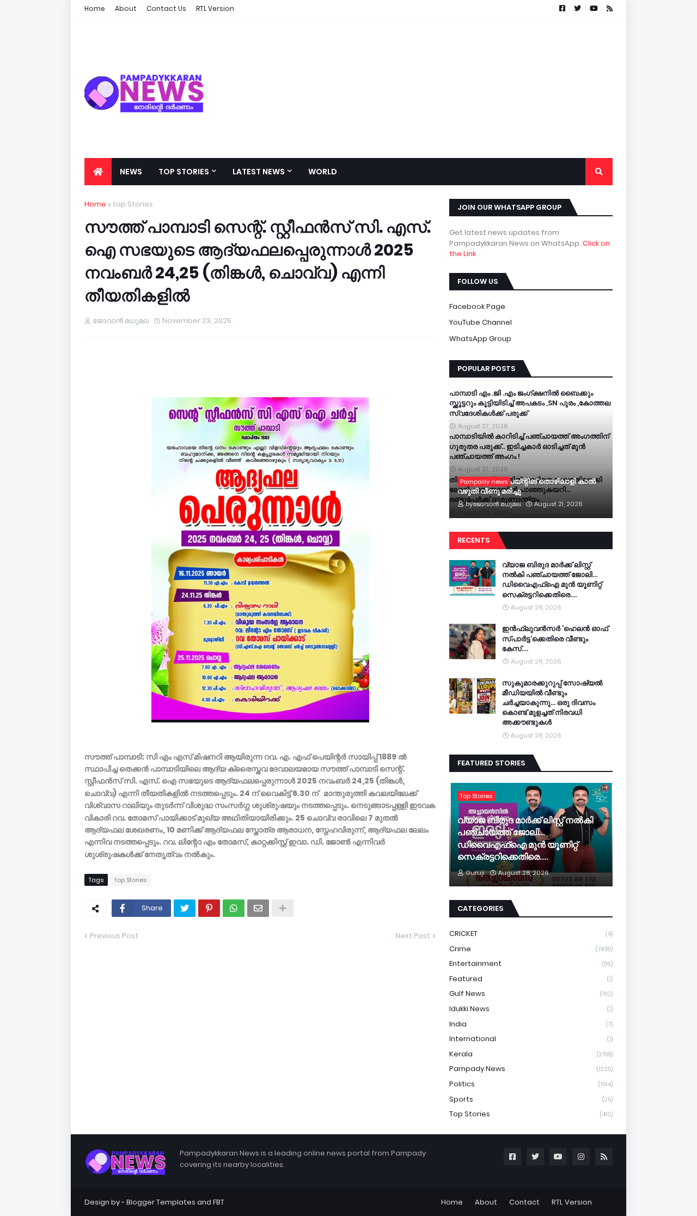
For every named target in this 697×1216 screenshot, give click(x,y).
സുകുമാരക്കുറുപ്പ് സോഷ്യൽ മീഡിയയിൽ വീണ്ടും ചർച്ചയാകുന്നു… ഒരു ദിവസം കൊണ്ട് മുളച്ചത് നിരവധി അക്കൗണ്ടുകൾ (552, 703)
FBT (218, 1202)
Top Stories (531, 1114)
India (531, 1024)
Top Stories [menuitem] (183, 171)
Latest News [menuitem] (259, 171)
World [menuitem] (322, 171)
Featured (531, 979)
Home (95, 204)
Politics (531, 1084)
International (531, 1038)
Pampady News (531, 1068)
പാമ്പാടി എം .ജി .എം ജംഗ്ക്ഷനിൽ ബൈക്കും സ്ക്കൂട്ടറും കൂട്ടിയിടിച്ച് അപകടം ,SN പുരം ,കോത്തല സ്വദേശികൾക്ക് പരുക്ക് (529, 403)
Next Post (412, 936)
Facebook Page (477, 306)
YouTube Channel (480, 322)
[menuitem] (98, 171)
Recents (473, 540)
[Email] (258, 908)
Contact (524, 1202)
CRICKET (531, 933)
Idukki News (531, 1009)
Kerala (531, 1054)
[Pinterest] (209, 908)
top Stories (133, 204)
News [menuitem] (131, 171)
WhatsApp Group (480, 338)
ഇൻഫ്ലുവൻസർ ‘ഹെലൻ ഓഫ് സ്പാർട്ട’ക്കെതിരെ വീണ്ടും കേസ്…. (555, 638)
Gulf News (531, 993)
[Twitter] (184, 908)
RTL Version (572, 1202)
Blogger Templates (160, 1202)
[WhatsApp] (233, 908)
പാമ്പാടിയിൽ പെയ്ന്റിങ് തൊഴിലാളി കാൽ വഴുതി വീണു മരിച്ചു (526, 486)
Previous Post (114, 936)
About (486, 1202)
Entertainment (531, 963)
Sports (531, 1099)
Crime (531, 949)
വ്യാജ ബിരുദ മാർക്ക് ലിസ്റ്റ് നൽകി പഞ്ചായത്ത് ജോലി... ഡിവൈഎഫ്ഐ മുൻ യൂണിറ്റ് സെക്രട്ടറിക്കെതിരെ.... (552, 580)
